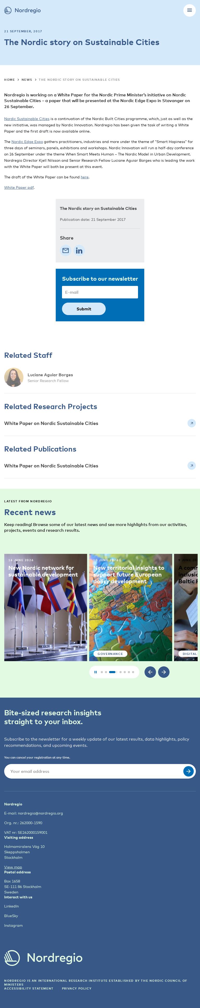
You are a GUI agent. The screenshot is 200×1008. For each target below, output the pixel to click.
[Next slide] (164, 672)
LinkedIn (11, 906)
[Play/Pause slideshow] (95, 672)
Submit (84, 308)
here (85, 177)
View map (13, 867)
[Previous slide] (150, 672)
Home (9, 79)
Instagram (13, 925)
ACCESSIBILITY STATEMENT (29, 988)
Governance (110, 653)
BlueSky (11, 915)
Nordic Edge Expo (27, 141)
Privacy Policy (76, 988)
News (27, 79)
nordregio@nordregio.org (40, 813)
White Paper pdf (19, 187)
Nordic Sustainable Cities (26, 118)
